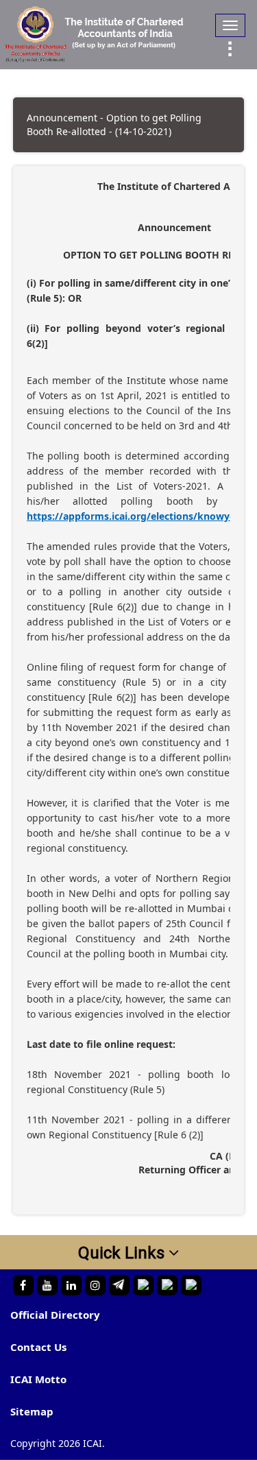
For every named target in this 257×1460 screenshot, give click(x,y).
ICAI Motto (38, 1379)
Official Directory (55, 1314)
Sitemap (31, 1411)
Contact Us (38, 1347)
